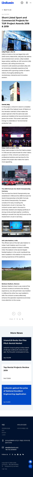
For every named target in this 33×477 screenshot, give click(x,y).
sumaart (15, 466)
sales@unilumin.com (11, 447)
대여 (3, 430)
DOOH (4, 432)
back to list (7, 10)
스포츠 (3, 435)
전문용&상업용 (6, 428)
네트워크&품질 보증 (22, 428)
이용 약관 (4, 469)
